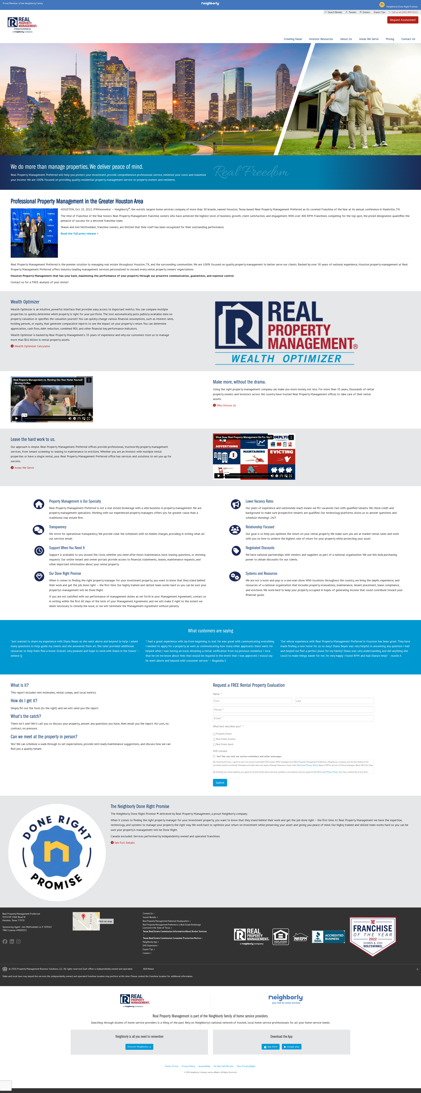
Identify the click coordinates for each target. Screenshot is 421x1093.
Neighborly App (150, 942)
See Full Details (124, 843)
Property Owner (224, 733)
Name (217, 694)
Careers (146, 953)
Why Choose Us (226, 405)
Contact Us (408, 39)
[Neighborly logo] (210, 3)
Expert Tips (379, 12)
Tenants (352, 12)
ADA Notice (148, 968)
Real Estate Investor (226, 738)
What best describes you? (228, 726)
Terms (299, 765)
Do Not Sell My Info (223, 1066)
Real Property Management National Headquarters (166, 921)
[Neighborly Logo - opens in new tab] (296, 999)
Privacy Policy (312, 765)
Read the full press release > (79, 233)
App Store (272, 1046)
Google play (292, 1046)
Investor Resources (321, 39)
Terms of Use (171, 1066)
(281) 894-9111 (410, 12)
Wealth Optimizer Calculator (32, 346)
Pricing (390, 39)
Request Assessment (403, 20)
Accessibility (204, 1066)
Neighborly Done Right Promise (402, 6)
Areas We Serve (369, 39)
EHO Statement (150, 945)
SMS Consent (220, 751)
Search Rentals (335, 12)
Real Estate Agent (224, 744)
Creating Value (293, 39)
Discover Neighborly (138, 1046)
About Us (346, 39)
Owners (366, 12)
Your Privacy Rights (246, 1066)
